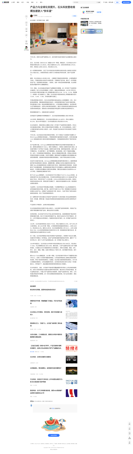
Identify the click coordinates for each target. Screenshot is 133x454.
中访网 (31, 295)
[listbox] (53, 341)
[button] (99, 12)
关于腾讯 (32, 443)
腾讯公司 (52, 449)
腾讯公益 (64, 443)
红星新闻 (32, 306)
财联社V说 (37, 351)
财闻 (31, 385)
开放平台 (51, 443)
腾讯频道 (72, 443)
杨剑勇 (31, 329)
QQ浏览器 (68, 443)
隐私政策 (47, 443)
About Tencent (37, 443)
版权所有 (55, 449)
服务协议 (42, 443)
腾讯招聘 (59, 443)
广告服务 (55, 443)
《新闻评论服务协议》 (49, 401)
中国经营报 (32, 374)
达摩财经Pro (33, 362)
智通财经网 (32, 340)
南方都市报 (32, 318)
